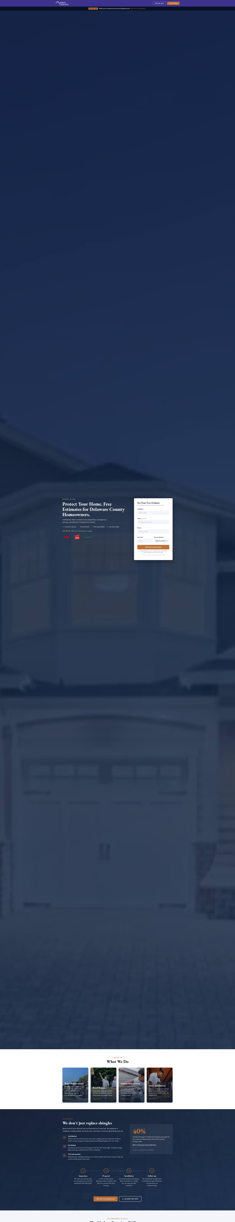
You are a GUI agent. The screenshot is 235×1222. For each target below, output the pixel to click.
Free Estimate (173, 3)
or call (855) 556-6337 (130, 1199)
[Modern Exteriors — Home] (62, 3)
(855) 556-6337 (159, 3)
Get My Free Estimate (153, 547)
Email (141, 518)
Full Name (140, 509)
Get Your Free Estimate (139, 8)
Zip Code (140, 537)
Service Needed (159, 537)
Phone (139, 528)
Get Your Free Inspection (105, 1199)
